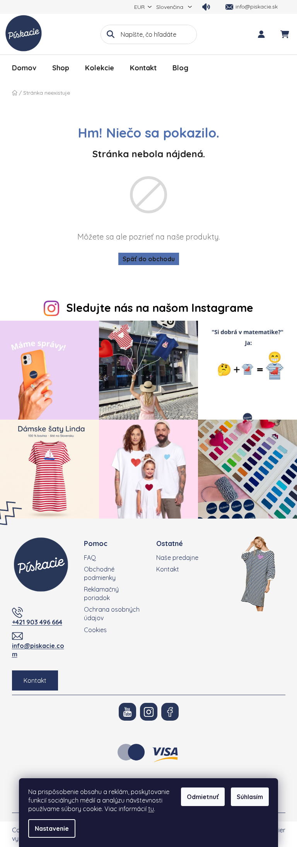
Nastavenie (52, 828)
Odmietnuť (203, 797)
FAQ (90, 557)
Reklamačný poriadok (101, 593)
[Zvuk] (206, 7)
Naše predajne (177, 557)
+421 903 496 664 (37, 622)
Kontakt (35, 680)
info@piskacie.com (38, 650)
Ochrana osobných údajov (112, 613)
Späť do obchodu (149, 259)
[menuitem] (24, 68)
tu (151, 809)
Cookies (95, 630)
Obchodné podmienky (100, 573)
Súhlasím (250, 797)
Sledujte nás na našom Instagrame (159, 308)
